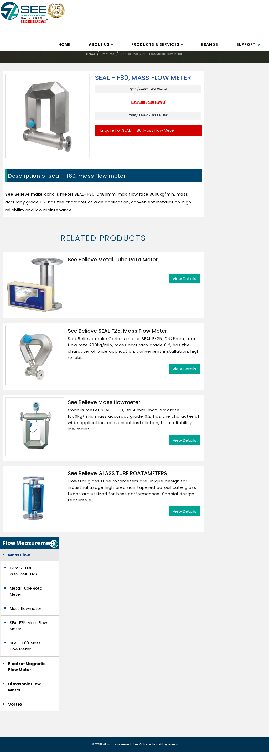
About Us (99, 44)
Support (246, 44)
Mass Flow (19, 555)
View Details (184, 278)
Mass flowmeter (25, 608)
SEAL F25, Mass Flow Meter (28, 625)
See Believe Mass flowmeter (104, 402)
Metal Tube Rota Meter (26, 591)
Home (64, 44)
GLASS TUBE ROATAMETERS (23, 571)
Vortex (15, 704)
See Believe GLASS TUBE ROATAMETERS (117, 473)
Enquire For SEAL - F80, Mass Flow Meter (137, 130)
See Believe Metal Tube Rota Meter (113, 259)
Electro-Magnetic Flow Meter (27, 667)
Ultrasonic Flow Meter (24, 687)
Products (107, 54)
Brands (209, 44)
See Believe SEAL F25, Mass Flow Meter (117, 331)
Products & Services (155, 44)
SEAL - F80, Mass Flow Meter (143, 78)
